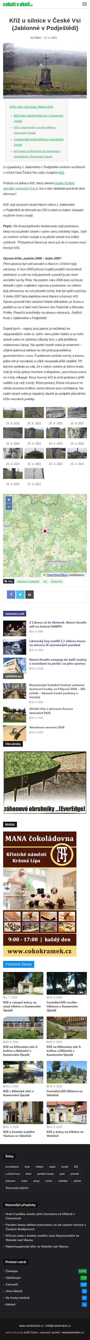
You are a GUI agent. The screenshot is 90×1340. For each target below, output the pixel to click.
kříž (61, 172)
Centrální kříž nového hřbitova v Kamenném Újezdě (62, 1006)
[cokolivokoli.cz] (17, 4)
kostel (65, 1166)
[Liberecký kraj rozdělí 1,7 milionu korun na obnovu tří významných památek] (14, 647)
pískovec (10, 1181)
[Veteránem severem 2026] (14, 733)
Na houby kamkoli (17, 1297)
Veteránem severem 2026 (46, 727)
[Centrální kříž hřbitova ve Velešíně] (67, 1072)
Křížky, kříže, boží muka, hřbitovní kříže (31, 106)
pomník (75, 1173)
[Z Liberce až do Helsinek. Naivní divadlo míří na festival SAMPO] (14, 628)
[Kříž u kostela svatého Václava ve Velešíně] (23, 1112)
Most (28, 1173)
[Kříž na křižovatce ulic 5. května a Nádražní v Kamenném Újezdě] (23, 1028)
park (62, 1173)
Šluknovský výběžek (16, 1188)
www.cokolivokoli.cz (31, 1325)
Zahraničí (12, 1284)
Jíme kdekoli (14, 1291)
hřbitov (40, 1166)
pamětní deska (45, 1173)
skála (24, 1181)
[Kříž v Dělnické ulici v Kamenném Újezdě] (23, 1072)
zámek (77, 1181)
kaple (52, 1166)
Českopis (12, 1271)
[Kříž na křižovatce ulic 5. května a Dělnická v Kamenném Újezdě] (67, 1028)
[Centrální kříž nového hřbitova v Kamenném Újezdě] (67, 983)
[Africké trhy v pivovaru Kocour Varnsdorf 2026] (14, 715)
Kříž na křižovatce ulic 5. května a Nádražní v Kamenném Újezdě (20, 1050)
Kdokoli (10, 1304)
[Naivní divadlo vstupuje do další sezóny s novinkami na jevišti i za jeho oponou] (14, 665)
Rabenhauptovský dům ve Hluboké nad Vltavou (37, 1246)
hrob (27, 1166)
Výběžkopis (13, 1277)
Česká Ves (56, 581)
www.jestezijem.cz (73, 1332)
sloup (36, 1181)
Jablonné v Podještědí (28, 581)
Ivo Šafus (36, 37)
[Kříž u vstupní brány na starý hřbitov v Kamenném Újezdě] (23, 983)
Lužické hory (12, 1173)
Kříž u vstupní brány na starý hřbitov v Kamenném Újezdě (22, 1006)
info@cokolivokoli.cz (58, 1325)
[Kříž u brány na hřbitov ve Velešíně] (67, 1112)
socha (48, 1181)
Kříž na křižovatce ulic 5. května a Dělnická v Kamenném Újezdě (64, 1050)
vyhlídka (63, 1181)
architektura (12, 1166)
